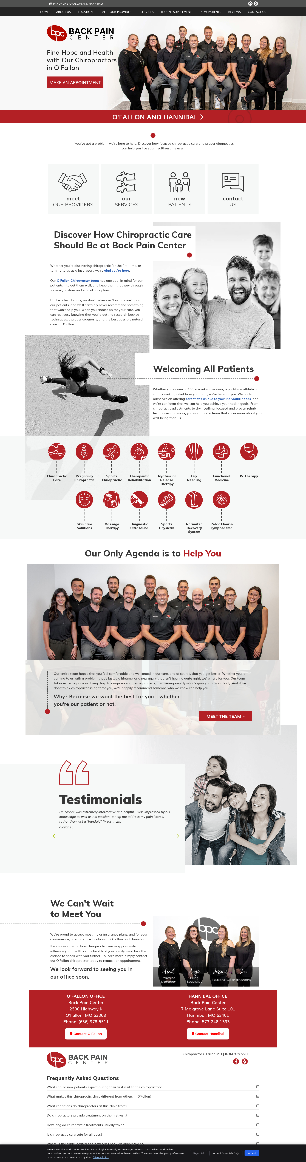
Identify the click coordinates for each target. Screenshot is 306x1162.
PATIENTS (179, 201)
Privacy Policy (101, 1157)
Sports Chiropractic (112, 478)
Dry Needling (194, 478)
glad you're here (116, 270)
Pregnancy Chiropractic (84, 478)
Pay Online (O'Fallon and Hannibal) (78, 3)
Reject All (198, 1153)
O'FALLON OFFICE (86, 996)
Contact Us (257, 12)
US (233, 201)
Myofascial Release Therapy (166, 480)
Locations (86, 12)
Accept (252, 1153)
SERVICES (126, 201)
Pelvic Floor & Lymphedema (222, 526)
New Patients (210, 12)
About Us (63, 12)
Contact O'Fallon (87, 1034)
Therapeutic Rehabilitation (139, 478)
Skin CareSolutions (84, 526)
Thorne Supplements (177, 12)
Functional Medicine (221, 478)
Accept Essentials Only (226, 1153)
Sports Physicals (166, 526)
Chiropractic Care (57, 478)
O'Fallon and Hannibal (156, 116)
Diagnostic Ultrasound (139, 526)
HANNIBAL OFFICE (208, 996)
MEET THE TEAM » (225, 716)
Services (147, 12)
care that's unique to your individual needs (218, 398)
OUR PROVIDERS (73, 201)
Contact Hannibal (209, 1034)
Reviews (234, 12)
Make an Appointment (75, 82)
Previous (54, 836)
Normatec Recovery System (194, 528)
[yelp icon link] (245, 1061)
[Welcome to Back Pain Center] (80, 40)
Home (44, 12)
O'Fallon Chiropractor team (78, 280)
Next (177, 836)
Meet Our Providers (117, 12)
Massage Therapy (112, 526)
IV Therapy (249, 476)
